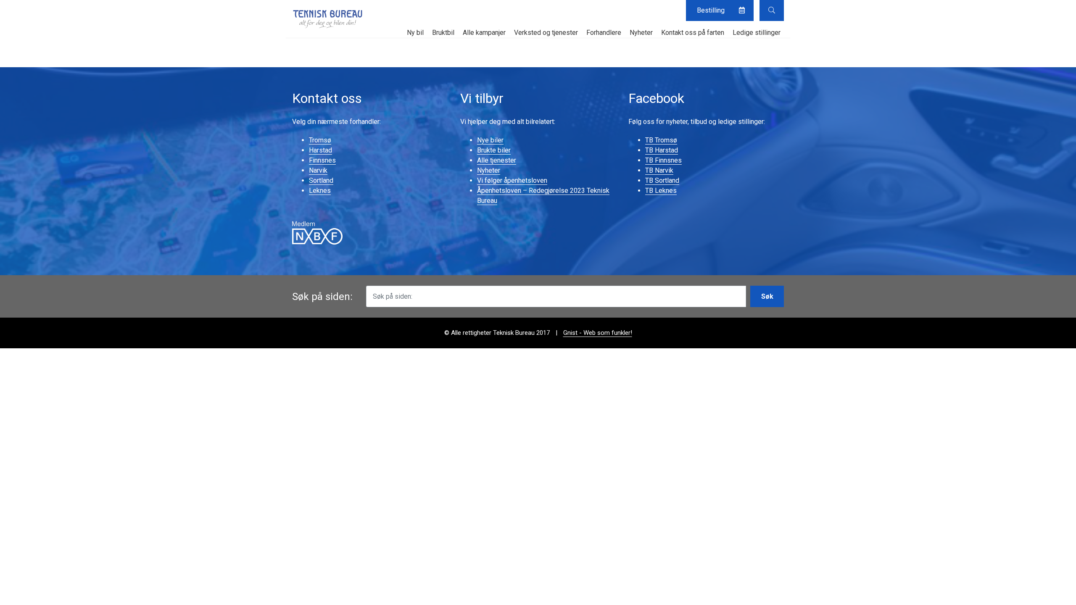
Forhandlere (603, 33)
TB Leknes (661, 191)
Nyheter (641, 33)
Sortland (321, 180)
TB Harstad (661, 150)
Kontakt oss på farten (692, 33)
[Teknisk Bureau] (328, 18)
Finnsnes (322, 160)
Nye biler (490, 140)
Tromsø (320, 140)
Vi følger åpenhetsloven (512, 180)
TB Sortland (662, 180)
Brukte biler (494, 150)
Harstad (320, 150)
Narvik (318, 170)
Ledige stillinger (757, 33)
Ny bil (415, 33)
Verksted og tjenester (546, 33)
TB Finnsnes (663, 160)
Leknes (320, 191)
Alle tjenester (496, 160)
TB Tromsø (661, 140)
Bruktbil (443, 33)
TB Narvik (659, 170)
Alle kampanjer (484, 33)
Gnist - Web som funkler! (597, 333)
